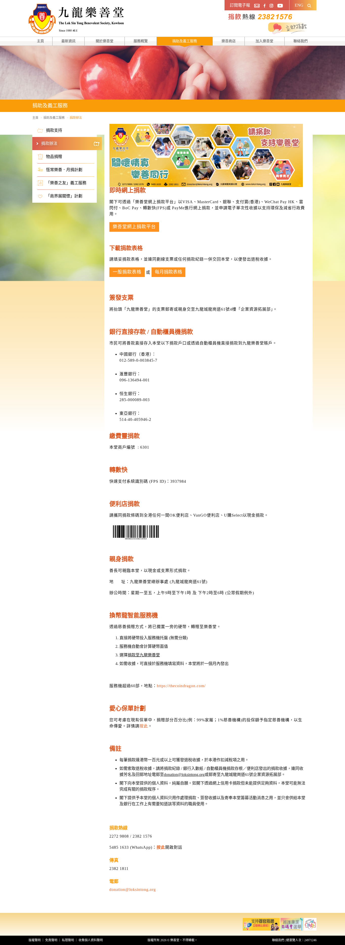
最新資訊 (68, 41)
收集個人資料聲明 (91, 940)
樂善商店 (228, 41)
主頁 (40, 41)
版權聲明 (35, 940)
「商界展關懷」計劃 (64, 196)
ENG (299, 5)
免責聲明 (51, 940)
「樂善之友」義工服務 (66, 183)
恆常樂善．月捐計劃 (64, 170)
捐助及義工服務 (184, 41)
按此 (143, 726)
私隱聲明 (68, 940)
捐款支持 (54, 130)
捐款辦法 (49, 143)
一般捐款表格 (127, 271)
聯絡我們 (300, 41)
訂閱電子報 (240, 5)
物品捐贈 (54, 156)
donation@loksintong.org (132, 889)
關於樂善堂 (104, 41)
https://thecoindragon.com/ (181, 686)
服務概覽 (141, 41)
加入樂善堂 (264, 41)
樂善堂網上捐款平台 (134, 226)
